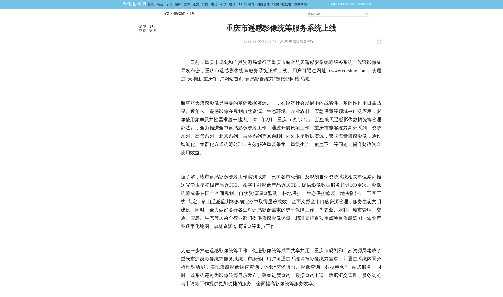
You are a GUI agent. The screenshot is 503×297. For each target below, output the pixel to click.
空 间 (142, 31)
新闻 (151, 4)
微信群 (286, 4)
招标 (178, 4)
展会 (160, 4)
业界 (192, 13)
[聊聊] (379, 42)
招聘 (275, 4)
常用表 (249, 4)
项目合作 (263, 4)
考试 (223, 4)
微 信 (142, 26)
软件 (187, 4)
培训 (232, 4)
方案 (205, 4)
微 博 (152, 31)
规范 (214, 4)
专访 (169, 4)
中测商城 (300, 4)
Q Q (151, 26)
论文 (196, 4)
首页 (166, 13)
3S (240, 4)
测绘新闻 (179, 13)
